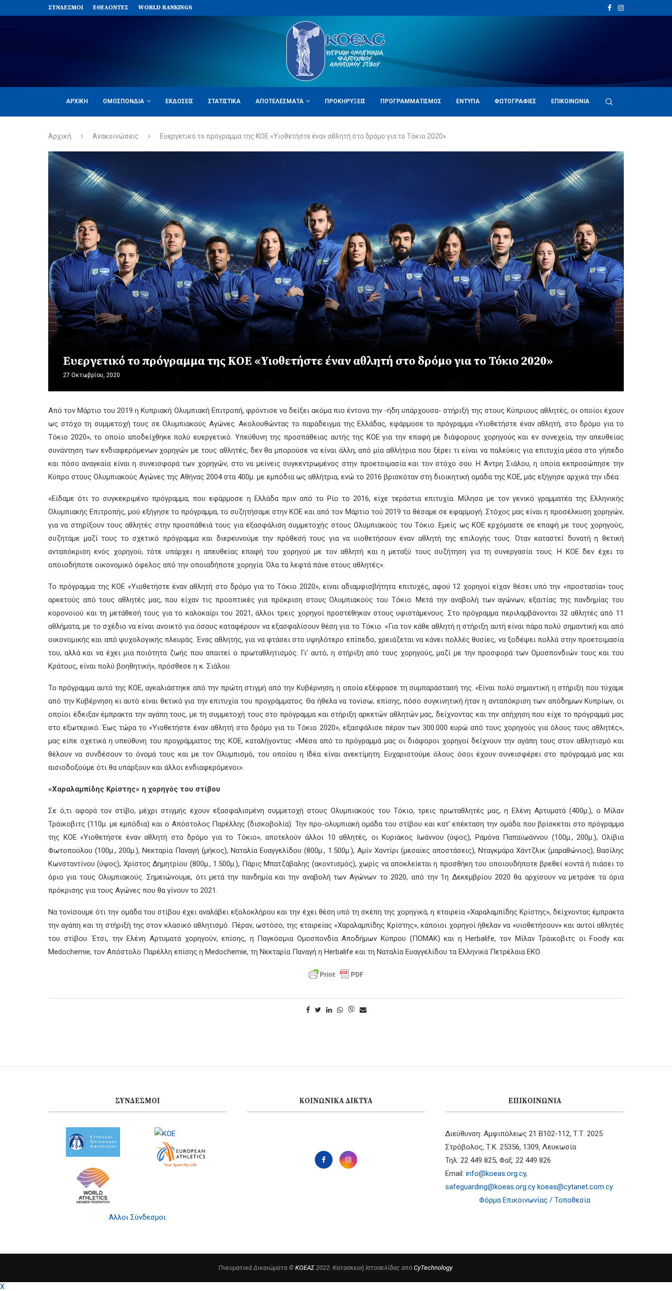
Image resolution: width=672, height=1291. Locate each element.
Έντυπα (468, 101)
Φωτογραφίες (515, 101)
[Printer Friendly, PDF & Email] (336, 974)
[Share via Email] (363, 1010)
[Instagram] (621, 8)
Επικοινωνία (570, 101)
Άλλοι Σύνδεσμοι (137, 1217)
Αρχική (77, 101)
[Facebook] (609, 8)
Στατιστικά (224, 101)
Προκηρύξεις (345, 101)
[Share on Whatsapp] (340, 1010)
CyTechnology (433, 1267)
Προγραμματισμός (410, 101)
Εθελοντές (110, 7)
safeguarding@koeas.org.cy (490, 1186)
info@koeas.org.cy (496, 1173)
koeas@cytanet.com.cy (575, 1186)
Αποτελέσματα (279, 101)
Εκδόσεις (179, 101)
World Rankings (165, 7)
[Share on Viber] (351, 1010)
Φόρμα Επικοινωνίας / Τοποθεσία (534, 1200)
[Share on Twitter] (318, 1010)
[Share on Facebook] (308, 1010)
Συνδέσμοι (65, 7)
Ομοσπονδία (123, 101)
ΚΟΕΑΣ (304, 1267)
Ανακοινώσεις (115, 136)
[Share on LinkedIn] (329, 1010)
